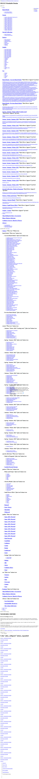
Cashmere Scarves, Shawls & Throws (12, 220)
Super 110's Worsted (7, 55)
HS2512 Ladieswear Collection (17, 106)
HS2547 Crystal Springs (19, 88)
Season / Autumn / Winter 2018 (10, 180)
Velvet (5, 66)
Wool (5, 68)
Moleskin (13, 197)
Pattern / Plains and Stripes (9, 195)
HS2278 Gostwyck (31, 98)
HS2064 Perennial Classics (30, 108)
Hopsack (16, 207)
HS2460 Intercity (29, 192)
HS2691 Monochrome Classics (15, 117)
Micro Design (20, 207)
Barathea (3, 207)
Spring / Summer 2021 (8, 27)
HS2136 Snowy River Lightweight (9, 100)
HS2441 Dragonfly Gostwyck (26, 145)
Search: (1, 632)
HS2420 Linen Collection (14, 144)
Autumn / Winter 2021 (8, 26)
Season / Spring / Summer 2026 (10, 119)
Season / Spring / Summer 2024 (10, 142)
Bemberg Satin (9, 212)
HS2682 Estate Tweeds (22, 115)
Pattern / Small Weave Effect (10, 205)
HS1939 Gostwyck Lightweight (15, 178)
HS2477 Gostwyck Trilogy (18, 91)
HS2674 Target (15, 115)
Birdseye (6, 207)
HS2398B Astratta (20, 93)
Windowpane (7, 203)
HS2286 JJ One (14, 98)
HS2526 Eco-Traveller (26, 89)
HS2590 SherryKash (5, 87)
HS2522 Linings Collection (8, 90)
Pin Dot (6, 208)
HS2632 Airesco (28, 85)
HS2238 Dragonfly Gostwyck (22, 165)
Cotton (5, 60)
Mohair (6, 560)
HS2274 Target (10, 107)
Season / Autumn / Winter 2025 (10, 125)
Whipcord (7, 512)
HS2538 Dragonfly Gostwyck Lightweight (9, 133)
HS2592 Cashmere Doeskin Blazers (23, 86)
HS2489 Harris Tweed (10, 91)
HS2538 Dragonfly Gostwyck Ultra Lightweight (14, 263)
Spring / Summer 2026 (8, 18)
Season (4, 15)
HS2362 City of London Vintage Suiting (8, 149)
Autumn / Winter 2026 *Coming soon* (11, 17)
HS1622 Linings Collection (27, 101)
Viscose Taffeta (4, 212)
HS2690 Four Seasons (6, 117)
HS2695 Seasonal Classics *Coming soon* (13, 239)
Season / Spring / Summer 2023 (10, 152)
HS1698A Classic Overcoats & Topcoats (13, 323)
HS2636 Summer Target (16, 85)
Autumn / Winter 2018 (8, 29)
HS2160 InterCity (11, 108)
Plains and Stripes (7, 39)
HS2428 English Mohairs (22, 144)
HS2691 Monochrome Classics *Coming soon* (12, 82)
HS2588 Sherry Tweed (13, 87)
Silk (5, 65)
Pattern (4, 37)
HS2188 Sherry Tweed (28, 99)
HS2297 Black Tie (31, 97)
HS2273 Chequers (5, 108)
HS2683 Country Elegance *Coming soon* (15, 83)
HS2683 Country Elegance (30, 115)
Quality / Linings (6, 210)
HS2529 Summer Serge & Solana (17, 89)
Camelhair (6, 58)
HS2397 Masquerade (17, 94)
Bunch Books (5, 9)
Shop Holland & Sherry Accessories (11, 215)
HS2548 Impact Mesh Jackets (7, 106)
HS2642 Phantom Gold (8, 85)
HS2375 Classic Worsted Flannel (26, 94)
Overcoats (6, 75)
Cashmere (6, 59)
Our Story (35, 10)
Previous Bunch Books (8, 12)
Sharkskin (6, 44)
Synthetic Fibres (7, 67)
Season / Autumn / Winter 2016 (10, 184)
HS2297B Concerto (25, 97)
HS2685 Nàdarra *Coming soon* (11, 242)
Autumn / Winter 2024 (8, 20)
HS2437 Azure (18, 145)
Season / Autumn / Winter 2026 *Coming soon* (14, 111)
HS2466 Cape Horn (32, 91)
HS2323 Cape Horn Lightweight (16, 97)
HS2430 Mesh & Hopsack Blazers (31, 144)
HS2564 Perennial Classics (29, 87)
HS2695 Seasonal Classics (24, 117)
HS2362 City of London (6, 192)
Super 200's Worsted (7, 49)
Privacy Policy (4, 766)
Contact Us (4, 763)
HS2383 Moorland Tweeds (10, 94)
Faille (14, 207)
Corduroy (6, 197)
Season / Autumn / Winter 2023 (10, 147)
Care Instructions (7, 225)
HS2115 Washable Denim (19, 100)
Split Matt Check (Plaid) (30, 202)
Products (3, 213)
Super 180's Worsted (7, 50)
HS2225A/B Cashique (13, 99)
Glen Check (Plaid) (13, 202)
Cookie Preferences (5, 772)
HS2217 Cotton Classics (20, 99)
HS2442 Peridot (9, 275)
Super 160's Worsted (7, 52)
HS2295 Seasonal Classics (10, 318)
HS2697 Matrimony (21, 81)
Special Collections (7, 32)
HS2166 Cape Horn (5, 169)
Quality (4, 47)
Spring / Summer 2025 (8, 19)
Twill (8, 208)
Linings (6, 64)
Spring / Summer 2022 (8, 25)
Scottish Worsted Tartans (8, 35)
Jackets (5, 73)
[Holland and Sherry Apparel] (12, 0)
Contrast (3, 197)
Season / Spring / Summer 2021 (10, 171)
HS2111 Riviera (26, 100)
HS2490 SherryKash (9, 269)
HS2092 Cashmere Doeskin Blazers (20, 108)
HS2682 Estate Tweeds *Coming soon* (28, 83)
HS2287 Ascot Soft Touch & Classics (12, 296)
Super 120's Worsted (7, 54)
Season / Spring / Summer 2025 (10, 130)
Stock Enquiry (36, 8)
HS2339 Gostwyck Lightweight (23, 95)
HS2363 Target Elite (31, 106)
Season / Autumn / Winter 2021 (10, 167)
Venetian (10, 208)
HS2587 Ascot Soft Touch (21, 87)
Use (3, 70)
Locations (35, 11)
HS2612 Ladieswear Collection (20, 121)
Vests (5, 77)
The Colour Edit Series (8, 226)
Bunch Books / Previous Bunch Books (12, 103)
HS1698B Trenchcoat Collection (18, 101)
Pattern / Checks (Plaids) (8, 200)
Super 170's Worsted (7, 51)
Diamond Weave (11, 207)
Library (4, 223)
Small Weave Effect (7, 41)
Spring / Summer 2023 (8, 23)
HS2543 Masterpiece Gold (27, 88)
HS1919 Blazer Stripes (6, 178)
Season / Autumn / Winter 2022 (10, 158)
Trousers (6, 574)
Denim (5, 61)
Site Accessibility (5, 770)
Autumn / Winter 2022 (8, 24)
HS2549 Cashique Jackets (11, 88)
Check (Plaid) (4, 202)
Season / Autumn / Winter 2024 (10, 137)
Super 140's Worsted (9, 526)
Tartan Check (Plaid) (9, 489)
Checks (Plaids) (7, 40)
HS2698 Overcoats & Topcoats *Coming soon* (10, 81)
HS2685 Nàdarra (9, 334)
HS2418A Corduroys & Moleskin (11, 282)
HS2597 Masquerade (14, 86)
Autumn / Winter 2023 (8, 22)
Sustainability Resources (10, 603)
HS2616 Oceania (22, 85)
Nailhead (3, 208)
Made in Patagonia (7, 34)
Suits (5, 74)
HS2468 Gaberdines (25, 91)
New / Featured (4, 633)
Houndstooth (24, 202)
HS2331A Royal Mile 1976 (6, 97)
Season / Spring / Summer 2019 (10, 176)
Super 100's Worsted (7, 56)
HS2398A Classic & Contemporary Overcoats (13, 150)
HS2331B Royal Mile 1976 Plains (7, 155)
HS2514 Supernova (16, 90)
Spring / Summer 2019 (8, 28)
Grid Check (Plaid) (19, 202)
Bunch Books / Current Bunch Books (12, 79)
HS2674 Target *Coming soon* (11, 245)
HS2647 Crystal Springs (25, 84)
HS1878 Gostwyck (9, 101)
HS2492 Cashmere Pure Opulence (24, 90)
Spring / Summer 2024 (8, 21)
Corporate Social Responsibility (7, 768)
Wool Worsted (6, 57)
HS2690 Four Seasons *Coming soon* (26, 82)
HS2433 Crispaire (5, 145)
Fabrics (3, 7)
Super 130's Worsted (9, 529)
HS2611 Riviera (8, 86)
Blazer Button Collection (8, 218)
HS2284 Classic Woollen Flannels (22, 98)
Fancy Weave (6, 43)
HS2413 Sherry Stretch (13, 93)
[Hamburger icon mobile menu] (3, 0)
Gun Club (8, 202)
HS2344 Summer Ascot (14, 95)
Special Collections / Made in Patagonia (12, 189)
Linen (5, 63)
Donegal (5, 42)
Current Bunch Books (8, 11)
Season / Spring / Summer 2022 (10, 163)
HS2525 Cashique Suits (21, 132)
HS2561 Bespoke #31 (10, 259)
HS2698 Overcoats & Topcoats (33, 117)
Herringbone (10, 197)
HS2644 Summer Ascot (21, 122)
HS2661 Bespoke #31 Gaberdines (15, 84)
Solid (16, 197)
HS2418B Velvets (25, 106)
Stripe (18, 197)
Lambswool (6, 62)
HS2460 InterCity (9, 274)
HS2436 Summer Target (12, 145)
